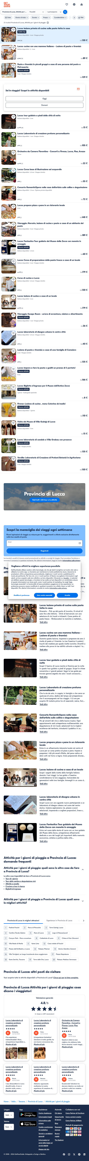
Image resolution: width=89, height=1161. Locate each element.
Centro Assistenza (45, 1113)
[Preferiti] (66, 4)
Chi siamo (58, 1113)
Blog (56, 1123)
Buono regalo (57, 1135)
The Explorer (59, 1140)
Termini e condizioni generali (45, 1135)
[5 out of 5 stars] (16, 1029)
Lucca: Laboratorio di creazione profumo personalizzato (14, 1023)
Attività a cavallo (12, 884)
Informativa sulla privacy (71, 561)
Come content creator (73, 1117)
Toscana (22, 1102)
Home (6, 1102)
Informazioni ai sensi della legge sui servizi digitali (46, 1143)
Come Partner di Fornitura (75, 1113)
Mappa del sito (44, 1149)
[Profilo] (81, 4)
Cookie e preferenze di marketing (46, 1128)
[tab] (23, 920)
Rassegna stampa (58, 1128)
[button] (44, 35)
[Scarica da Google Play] (28, 1115)
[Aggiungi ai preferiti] (13, 30)
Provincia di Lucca (35, 1102)
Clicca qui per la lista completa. (65, 978)
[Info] (48, 23)
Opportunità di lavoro (59, 1118)
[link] (44, 35)
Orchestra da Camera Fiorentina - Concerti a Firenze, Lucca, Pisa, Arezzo (71, 1024)
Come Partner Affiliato (74, 1121)
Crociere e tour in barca (15, 886)
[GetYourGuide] (7, 4)
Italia (13, 1102)
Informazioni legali (45, 1117)
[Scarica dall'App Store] (28, 1124)
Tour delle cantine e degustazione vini (21, 881)
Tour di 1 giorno (12, 879)
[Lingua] (74, 4)
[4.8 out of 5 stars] (44, 1009)
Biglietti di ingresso (13, 889)
